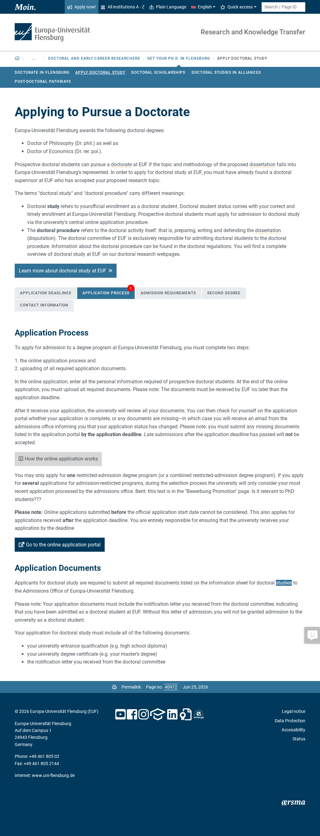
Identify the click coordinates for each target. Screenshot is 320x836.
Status (298, 738)
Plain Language (171, 6)
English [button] (205, 6)
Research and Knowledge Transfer (253, 32)
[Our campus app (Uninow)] (157, 714)
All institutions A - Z (126, 6)
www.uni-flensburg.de (53, 775)
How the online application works (61, 459)
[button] (17, 59)
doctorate (121, 164)
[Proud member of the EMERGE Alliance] (199, 714)
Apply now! (85, 6)
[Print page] (114, 686)
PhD (289, 491)
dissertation (262, 164)
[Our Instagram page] (143, 714)
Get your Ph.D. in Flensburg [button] (178, 58)
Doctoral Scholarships (158, 72)
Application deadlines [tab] (45, 293)
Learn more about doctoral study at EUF (62, 271)
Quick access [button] (240, 6)
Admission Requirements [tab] (168, 293)
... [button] (34, 58)
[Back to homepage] (52, 32)
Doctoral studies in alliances (226, 72)
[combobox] (283, 7)
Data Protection (290, 720)
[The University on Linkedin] (172, 714)
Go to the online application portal (63, 545)
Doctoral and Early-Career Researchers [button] (94, 58)
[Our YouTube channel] (120, 714)
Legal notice (293, 711)
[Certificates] (186, 714)
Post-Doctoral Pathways (43, 81)
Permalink (131, 686)
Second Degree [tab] (224, 293)
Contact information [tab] (44, 305)
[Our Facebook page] (132, 714)
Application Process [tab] (107, 291)
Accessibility (293, 729)
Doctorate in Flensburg (42, 72)
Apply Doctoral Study (100, 72)
